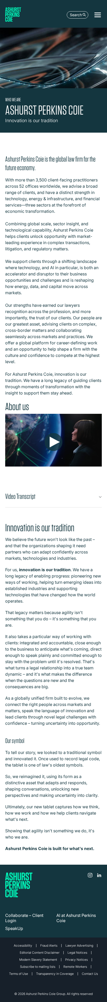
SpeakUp (14, 928)
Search (76, 15)
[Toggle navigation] (97, 15)
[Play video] (53, 442)
